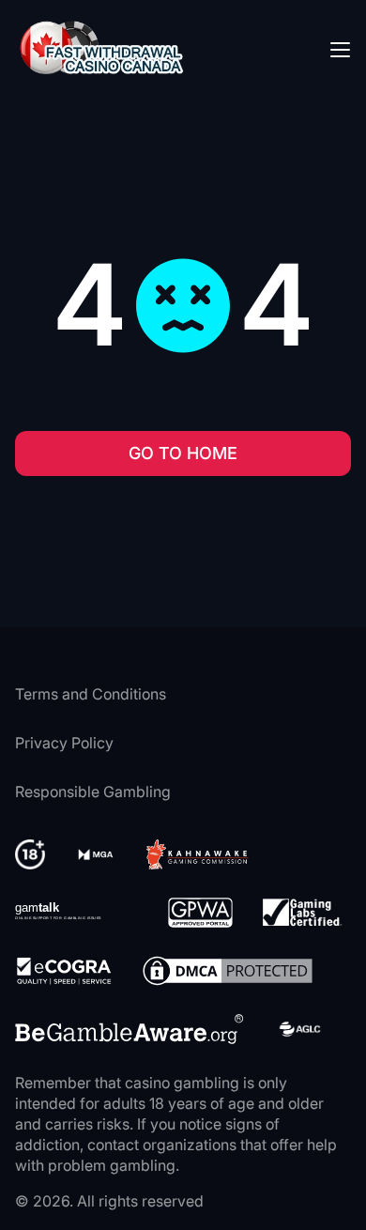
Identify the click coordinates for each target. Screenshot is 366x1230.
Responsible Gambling (93, 791)
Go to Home (183, 453)
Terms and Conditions (90, 693)
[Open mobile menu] (339, 49)
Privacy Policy (64, 742)
